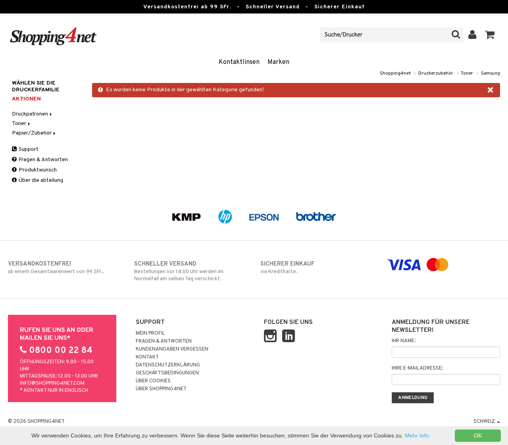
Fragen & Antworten (42, 159)
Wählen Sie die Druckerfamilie (36, 86)
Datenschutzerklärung (168, 365)
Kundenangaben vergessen (172, 349)
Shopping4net (395, 73)
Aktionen (26, 99)
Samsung (490, 73)
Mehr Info (417, 435)
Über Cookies (153, 381)
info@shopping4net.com (52, 383)
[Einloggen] (472, 34)
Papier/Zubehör (32, 133)
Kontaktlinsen (239, 62)
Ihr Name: (404, 341)
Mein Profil (150, 333)
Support (27, 149)
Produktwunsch (37, 170)
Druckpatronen (30, 114)
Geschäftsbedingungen (167, 373)
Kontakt (147, 357)
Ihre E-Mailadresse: (417, 368)
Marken (278, 62)
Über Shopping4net (161, 389)
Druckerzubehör (435, 73)
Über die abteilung (40, 180)
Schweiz (484, 421)
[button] (490, 34)
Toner (467, 73)
